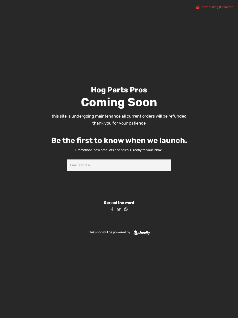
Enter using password (217, 7)
